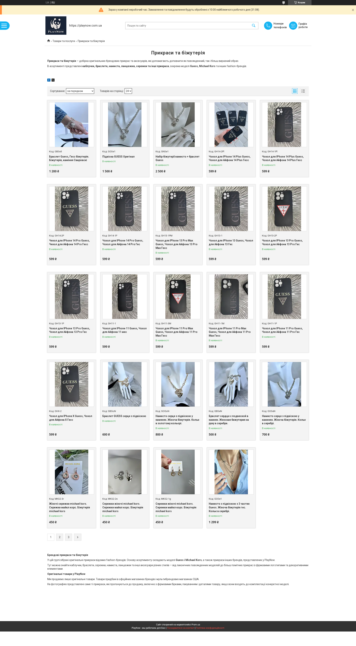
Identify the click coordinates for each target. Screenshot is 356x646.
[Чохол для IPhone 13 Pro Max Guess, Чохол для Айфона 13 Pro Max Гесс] (178, 208)
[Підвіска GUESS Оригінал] (124, 124)
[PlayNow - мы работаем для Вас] (55, 25)
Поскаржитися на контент (180, 628)
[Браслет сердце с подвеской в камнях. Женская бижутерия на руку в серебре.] (231, 384)
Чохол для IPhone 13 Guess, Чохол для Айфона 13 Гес (231, 242)
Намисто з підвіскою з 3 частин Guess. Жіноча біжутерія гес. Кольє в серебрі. (229, 507)
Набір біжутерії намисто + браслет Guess (178, 158)
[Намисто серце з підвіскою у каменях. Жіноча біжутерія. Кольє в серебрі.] (284, 384)
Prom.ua (196, 624)
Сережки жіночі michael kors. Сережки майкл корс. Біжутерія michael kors (122, 507)
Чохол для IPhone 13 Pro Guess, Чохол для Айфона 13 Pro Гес (282, 242)
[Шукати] (253, 25)
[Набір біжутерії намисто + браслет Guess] (178, 124)
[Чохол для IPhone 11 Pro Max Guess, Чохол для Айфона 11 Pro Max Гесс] (178, 296)
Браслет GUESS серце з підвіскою (124, 416)
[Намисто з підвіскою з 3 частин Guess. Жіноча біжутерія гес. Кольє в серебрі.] (231, 471)
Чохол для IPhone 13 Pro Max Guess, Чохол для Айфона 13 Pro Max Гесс (176, 244)
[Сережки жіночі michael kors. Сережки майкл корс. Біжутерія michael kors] (124, 471)
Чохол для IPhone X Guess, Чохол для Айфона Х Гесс (70, 418)
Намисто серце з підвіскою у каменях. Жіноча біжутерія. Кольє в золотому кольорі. (177, 420)
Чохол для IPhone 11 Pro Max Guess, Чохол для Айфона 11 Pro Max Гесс (176, 332)
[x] (53, 80)
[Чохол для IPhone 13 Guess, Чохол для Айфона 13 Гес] (231, 208)
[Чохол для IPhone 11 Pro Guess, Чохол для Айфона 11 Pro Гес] (284, 296)
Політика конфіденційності (210, 628)
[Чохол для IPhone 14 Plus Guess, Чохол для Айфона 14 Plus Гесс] (231, 124)
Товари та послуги (63, 41)
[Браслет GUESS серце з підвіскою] (124, 384)
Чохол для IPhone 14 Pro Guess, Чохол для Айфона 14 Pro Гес (122, 242)
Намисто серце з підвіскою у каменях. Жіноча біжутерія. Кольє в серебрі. (284, 420)
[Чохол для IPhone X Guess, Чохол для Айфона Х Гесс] (71, 384)
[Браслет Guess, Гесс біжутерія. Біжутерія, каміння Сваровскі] (71, 124)
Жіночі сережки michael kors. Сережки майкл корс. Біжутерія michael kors (69, 507)
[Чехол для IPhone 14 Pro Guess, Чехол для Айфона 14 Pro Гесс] (71, 208)
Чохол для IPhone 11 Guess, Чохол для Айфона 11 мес (124, 330)
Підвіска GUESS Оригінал (118, 156)
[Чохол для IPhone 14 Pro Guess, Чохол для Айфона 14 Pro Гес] (124, 208)
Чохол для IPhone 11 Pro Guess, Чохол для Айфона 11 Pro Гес (282, 330)
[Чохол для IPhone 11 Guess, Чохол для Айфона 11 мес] (124, 296)
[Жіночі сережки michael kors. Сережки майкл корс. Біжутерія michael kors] (71, 471)
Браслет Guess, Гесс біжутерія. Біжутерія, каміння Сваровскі (69, 158)
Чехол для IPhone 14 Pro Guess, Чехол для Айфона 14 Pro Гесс (69, 242)
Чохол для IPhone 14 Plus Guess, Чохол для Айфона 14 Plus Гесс (229, 158)
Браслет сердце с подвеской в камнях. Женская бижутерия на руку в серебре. (229, 420)
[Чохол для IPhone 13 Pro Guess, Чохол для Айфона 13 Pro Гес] (284, 208)
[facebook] (48, 80)
